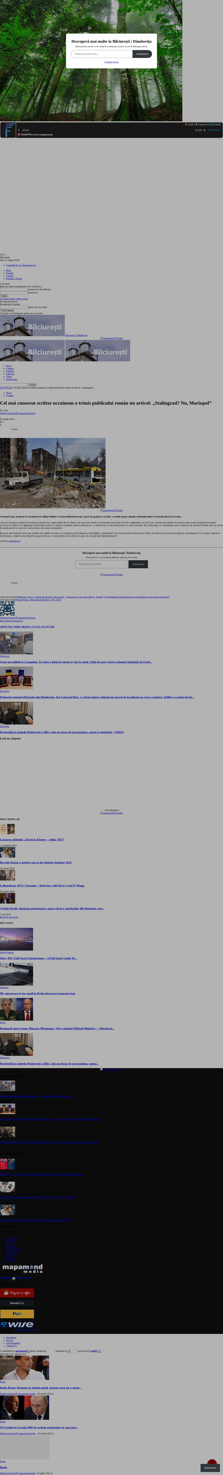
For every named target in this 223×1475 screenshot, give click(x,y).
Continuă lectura (112, 62)
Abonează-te (142, 54)
